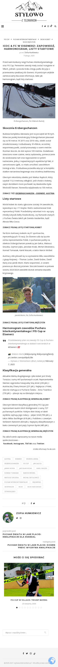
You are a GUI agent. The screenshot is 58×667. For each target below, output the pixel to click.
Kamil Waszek (41, 468)
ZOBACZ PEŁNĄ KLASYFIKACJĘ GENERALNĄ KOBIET (26, 399)
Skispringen (9, 487)
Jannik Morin (9, 468)
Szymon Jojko (9, 491)
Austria (7, 459)
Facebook (8, 443)
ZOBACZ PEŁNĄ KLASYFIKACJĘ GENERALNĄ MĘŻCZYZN (28, 431)
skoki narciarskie (34, 487)
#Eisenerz (12, 347)
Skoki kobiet (45, 39)
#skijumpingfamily (45, 354)
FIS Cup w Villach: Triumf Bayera (29, 600)
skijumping (36, 482)
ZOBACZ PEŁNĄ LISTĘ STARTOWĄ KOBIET (22, 227)
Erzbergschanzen (11, 463)
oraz (34, 443)
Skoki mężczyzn (29, 42)
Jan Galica (37, 463)
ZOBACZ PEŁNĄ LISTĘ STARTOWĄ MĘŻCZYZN (24, 322)
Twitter (40, 443)
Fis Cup (6, 39)
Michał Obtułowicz (31, 477)
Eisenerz (18, 459)
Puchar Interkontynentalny (25, 39)
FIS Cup (26, 463)
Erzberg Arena (32, 459)
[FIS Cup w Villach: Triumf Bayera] (29, 579)
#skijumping (30, 354)
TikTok (28, 443)
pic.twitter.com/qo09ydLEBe (20, 357)
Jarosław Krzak (25, 468)
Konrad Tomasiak (11, 473)
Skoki (20, 487)
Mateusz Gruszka (11, 477)
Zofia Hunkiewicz (32, 52)
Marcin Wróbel (29, 473)
